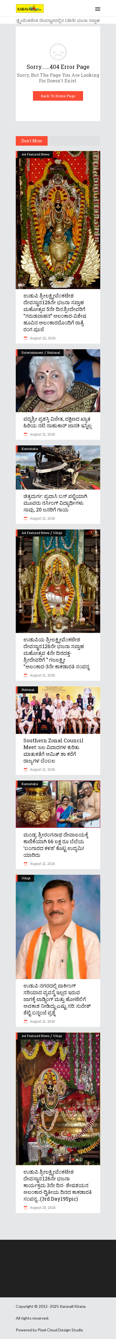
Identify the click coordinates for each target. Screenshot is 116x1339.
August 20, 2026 (42, 1207)
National (53, 352)
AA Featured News (35, 154)
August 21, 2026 (42, 434)
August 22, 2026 (42, 338)
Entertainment (32, 352)
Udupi (57, 533)
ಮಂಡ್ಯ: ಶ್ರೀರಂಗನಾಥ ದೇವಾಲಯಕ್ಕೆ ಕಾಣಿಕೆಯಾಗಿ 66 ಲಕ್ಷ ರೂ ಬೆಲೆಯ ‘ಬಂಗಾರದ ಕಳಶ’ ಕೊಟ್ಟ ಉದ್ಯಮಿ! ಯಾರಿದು (55, 844)
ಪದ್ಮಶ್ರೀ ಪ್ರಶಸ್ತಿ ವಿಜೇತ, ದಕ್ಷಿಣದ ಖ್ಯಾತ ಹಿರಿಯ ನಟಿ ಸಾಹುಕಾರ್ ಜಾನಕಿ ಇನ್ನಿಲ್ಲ (57, 422)
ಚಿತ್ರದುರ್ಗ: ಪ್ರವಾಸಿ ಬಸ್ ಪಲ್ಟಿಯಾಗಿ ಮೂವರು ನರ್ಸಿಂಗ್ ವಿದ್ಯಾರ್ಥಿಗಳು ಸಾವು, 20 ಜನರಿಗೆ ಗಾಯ (55, 503)
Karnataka (30, 449)
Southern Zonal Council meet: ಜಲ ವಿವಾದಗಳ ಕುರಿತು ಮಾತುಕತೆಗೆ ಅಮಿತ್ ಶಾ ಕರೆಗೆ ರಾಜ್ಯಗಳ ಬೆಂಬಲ (53, 750)
